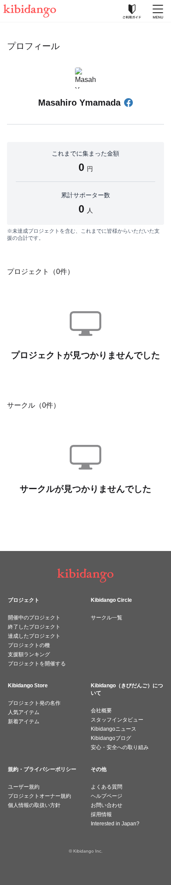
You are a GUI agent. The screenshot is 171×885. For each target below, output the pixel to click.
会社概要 (101, 710)
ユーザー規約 (23, 787)
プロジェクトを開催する (37, 664)
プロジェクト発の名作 (34, 703)
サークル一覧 (106, 618)
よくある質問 (106, 787)
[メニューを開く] (157, 11)
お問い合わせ (106, 805)
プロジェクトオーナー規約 (39, 796)
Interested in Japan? (115, 824)
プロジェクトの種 (29, 645)
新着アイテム (23, 721)
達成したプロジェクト (34, 636)
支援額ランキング (29, 654)
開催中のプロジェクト (34, 618)
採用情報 (101, 814)
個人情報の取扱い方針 (34, 805)
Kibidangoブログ (111, 738)
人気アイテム (23, 712)
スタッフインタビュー (117, 720)
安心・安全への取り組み (120, 747)
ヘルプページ (106, 796)
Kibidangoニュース (113, 729)
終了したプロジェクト (34, 627)
